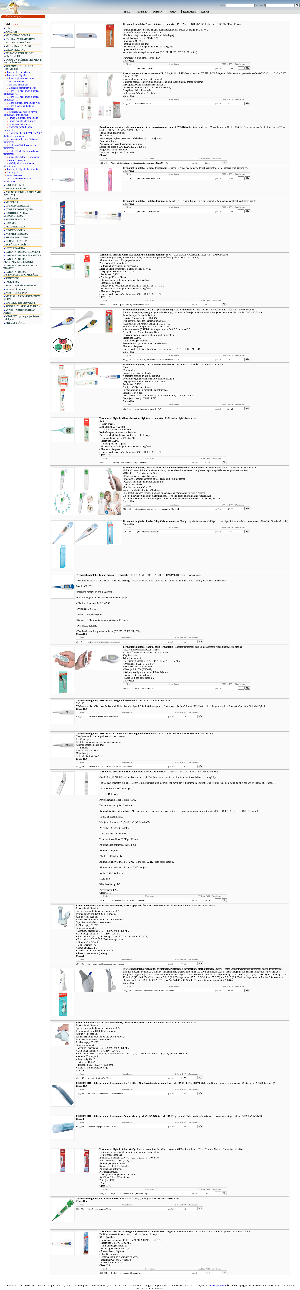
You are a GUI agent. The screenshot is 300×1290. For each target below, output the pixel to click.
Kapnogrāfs (12, 172)
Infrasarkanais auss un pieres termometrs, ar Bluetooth (20, 113)
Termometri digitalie (17, 75)
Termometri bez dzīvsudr (19, 72)
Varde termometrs (17, 160)
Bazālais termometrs (18, 84)
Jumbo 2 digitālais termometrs (23, 117)
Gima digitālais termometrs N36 (24, 102)
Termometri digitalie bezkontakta (23, 169)
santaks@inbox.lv (217, 1285)
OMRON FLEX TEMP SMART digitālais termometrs (22, 134)
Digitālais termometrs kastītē (22, 87)
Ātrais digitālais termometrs (22, 78)
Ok (297, 5)
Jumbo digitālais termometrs (22, 121)
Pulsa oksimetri (14, 175)
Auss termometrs (16, 81)
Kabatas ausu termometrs (21, 124)
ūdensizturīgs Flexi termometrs (24, 157)
